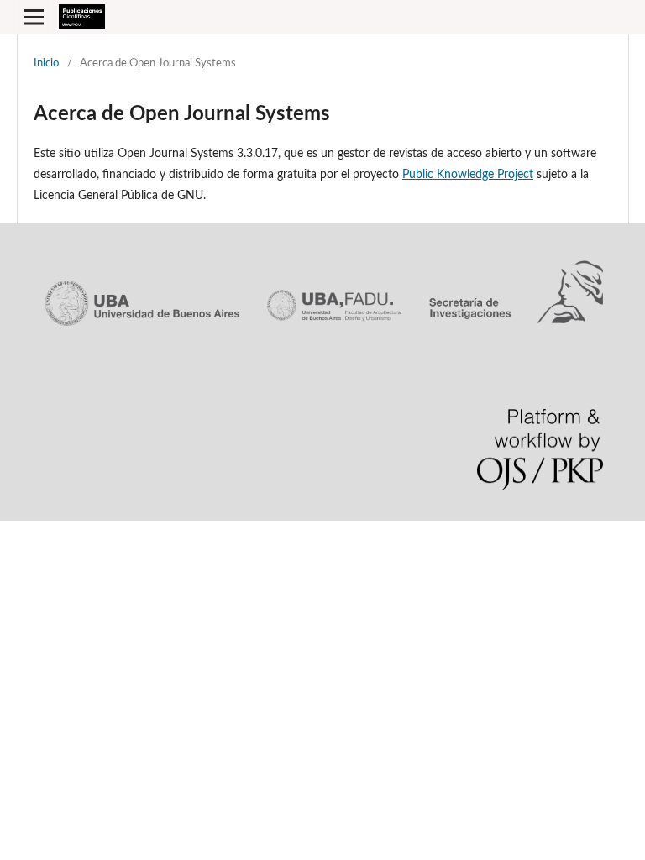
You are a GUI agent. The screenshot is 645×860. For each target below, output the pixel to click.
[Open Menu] (33, 17)
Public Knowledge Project (467, 175)
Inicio (46, 63)
